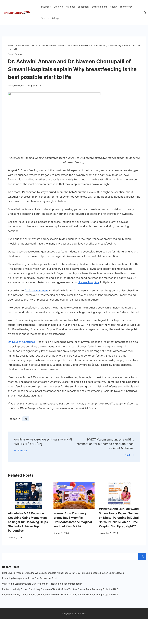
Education (83, 6)
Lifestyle (58, 6)
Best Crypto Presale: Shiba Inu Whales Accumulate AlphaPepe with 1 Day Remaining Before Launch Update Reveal (63, 573)
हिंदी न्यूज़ (55, 18)
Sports (45, 18)
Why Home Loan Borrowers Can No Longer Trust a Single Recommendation (42, 583)
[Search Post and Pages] (145, 12)
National (70, 6)
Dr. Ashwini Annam (36, 290)
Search (142, 556)
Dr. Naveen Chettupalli (21, 341)
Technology (126, 6)
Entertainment (99, 6)
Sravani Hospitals (88, 282)
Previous (22, 450)
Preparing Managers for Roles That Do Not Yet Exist (29, 578)
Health (113, 6)
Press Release (15, 54)
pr (26, 418)
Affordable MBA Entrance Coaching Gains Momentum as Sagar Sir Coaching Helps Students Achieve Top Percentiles (28, 522)
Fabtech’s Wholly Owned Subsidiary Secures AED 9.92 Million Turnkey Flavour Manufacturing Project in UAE (60, 589)
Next (127, 454)
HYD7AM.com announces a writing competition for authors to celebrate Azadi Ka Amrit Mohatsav (105, 444)
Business (46, 6)
